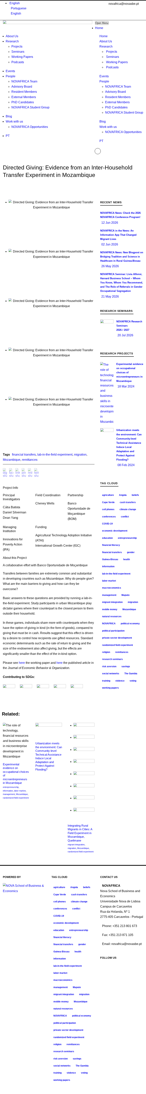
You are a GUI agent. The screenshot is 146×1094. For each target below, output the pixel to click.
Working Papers (117, 62)
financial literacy (111, 545)
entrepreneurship (11, 787)
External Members (117, 102)
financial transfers (24, 454)
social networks (110, 673)
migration (80, 454)
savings (125, 666)
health (126, 559)
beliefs (135, 495)
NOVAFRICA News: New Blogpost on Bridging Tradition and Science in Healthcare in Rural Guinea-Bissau (121, 256)
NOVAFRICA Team (118, 86)
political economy (130, 623)
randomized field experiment (16, 798)
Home (103, 36)
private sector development (117, 638)
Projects (111, 51)
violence (120, 680)
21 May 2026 (110, 296)
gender (131, 552)
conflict (125, 516)
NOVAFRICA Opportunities (123, 132)
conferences (109, 516)
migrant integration (76, 844)
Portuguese (18, 8)
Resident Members (118, 97)
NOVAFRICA (109, 623)
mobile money (109, 609)
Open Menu (101, 23)
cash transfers (128, 502)
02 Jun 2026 (109, 244)
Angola (123, 495)
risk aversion (109, 666)
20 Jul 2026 (125, 335)
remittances (29, 459)
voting (133, 680)
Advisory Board (115, 91)
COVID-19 (107, 523)
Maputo (125, 595)
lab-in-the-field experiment (54, 454)
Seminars (112, 56)
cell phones (108, 509)
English (15, 3)
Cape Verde (108, 502)
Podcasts (112, 67)
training (106, 680)
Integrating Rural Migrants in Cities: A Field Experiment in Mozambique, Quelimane (80, 833)
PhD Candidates (116, 107)
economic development (114, 530)
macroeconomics (111, 588)
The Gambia (130, 673)
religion (106, 652)
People (104, 81)
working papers (110, 688)
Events (104, 76)
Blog (102, 121)
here (22, 662)
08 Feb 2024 (126, 465)
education (107, 538)
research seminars (112, 659)
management (9, 794)
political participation (113, 630)
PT (101, 141)
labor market (20, 791)
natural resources (111, 616)
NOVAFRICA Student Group (124, 112)
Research (106, 46)
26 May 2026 (110, 266)
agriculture (108, 495)
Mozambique (11, 459)
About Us (105, 41)
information (8, 791)
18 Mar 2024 (125, 386)
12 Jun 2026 (109, 222)
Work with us (108, 126)
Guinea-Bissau (110, 559)
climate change (128, 509)
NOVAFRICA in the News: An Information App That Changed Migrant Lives (118, 234)
